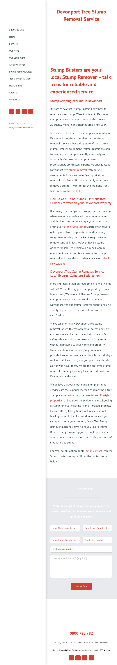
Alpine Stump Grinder (74, 226)
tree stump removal (75, 170)
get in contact (94, 451)
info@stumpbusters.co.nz (21, 127)
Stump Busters (65, 650)
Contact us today (73, 191)
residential (73, 395)
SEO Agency (105, 650)
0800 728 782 (18, 123)
